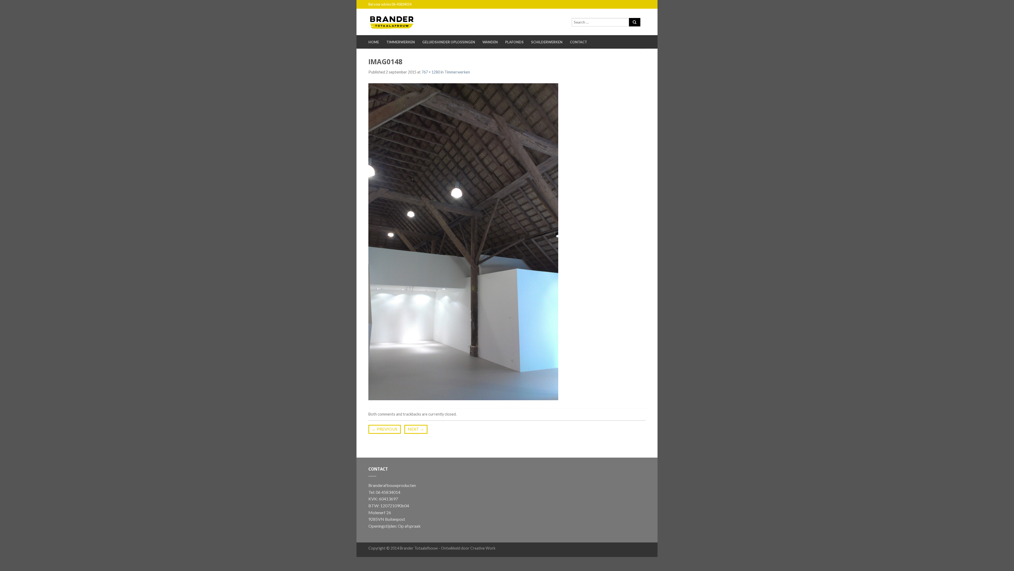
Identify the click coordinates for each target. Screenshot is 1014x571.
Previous (384, 428)
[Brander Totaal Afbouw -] (396, 21)
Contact (578, 42)
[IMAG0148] (463, 241)
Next (416, 428)
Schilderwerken (546, 42)
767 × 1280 (430, 72)
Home (373, 42)
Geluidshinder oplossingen (448, 42)
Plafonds (514, 42)
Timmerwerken (400, 42)
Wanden (490, 42)
